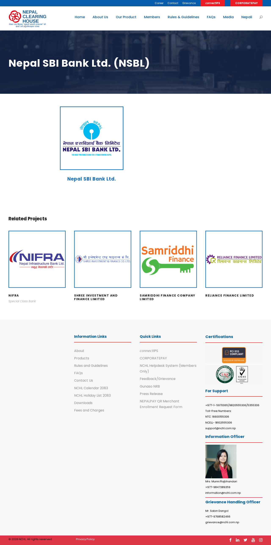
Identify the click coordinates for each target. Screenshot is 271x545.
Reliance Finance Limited (233, 265)
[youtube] (253, 540)
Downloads (83, 402)
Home (80, 17)
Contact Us (83, 380)
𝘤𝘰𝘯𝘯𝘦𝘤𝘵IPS (212, 3)
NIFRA (37, 265)
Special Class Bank (22, 301)
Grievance (189, 3)
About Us (100, 17)
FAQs (211, 17)
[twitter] (245, 540)
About (79, 350)
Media (228, 17)
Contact (172, 3)
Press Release (151, 393)
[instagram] (261, 540)
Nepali (246, 17)
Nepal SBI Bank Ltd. (91, 179)
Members (152, 17)
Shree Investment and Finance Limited (102, 265)
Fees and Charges (89, 410)
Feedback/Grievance (158, 378)
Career (159, 3)
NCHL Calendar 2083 (91, 388)
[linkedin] (237, 540)
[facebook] (230, 540)
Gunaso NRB (150, 386)
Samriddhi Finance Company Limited (168, 265)
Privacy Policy (85, 539)
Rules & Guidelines (183, 17)
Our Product (126, 17)
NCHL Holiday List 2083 (92, 395)
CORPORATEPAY (246, 3)
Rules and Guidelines (91, 365)
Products (81, 358)
